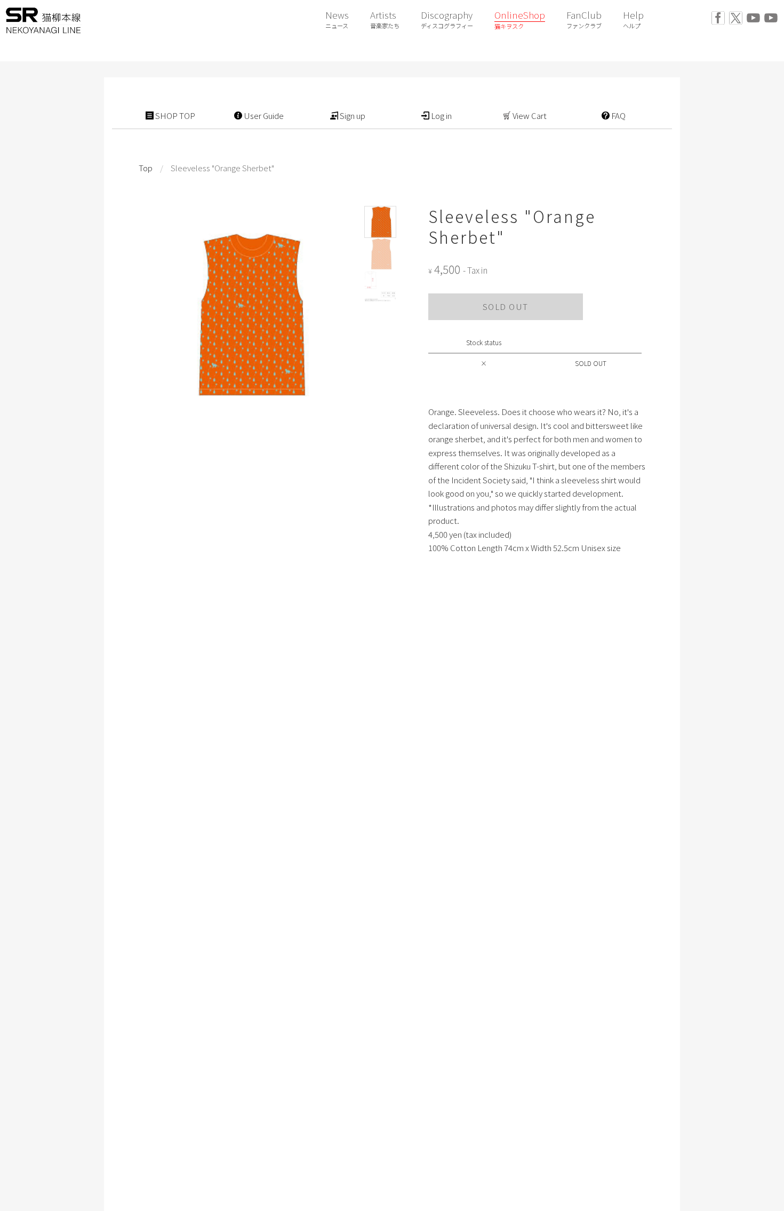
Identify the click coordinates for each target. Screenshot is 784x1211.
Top (146, 167)
